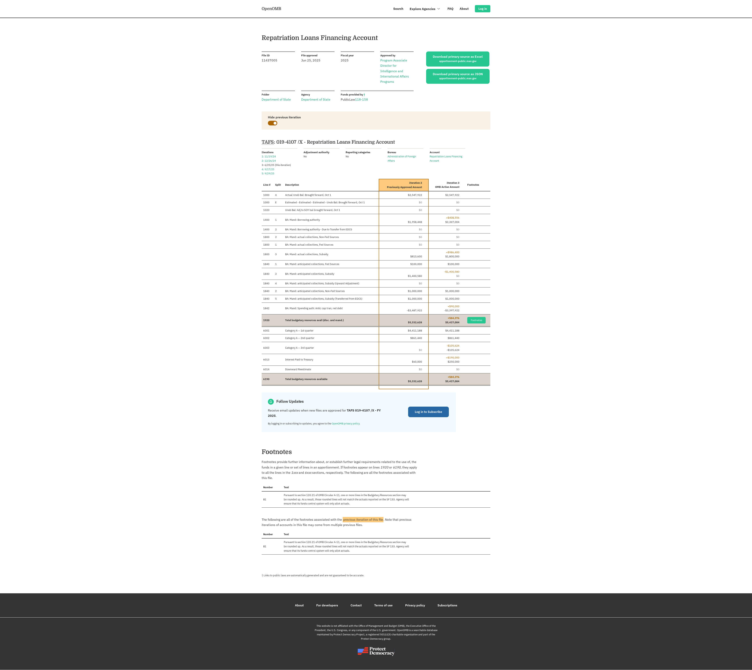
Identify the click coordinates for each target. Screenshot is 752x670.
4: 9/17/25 (268, 169)
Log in (482, 9)
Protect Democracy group (375, 638)
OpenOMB (271, 8)
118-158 (361, 99)
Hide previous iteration (284, 117)
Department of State (276, 99)
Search (398, 9)
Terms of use (383, 605)
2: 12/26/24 (269, 160)
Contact (356, 605)
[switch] (272, 123)
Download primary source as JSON (458, 76)
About (464, 9)
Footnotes (476, 320)
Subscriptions (447, 605)
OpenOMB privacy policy (345, 423)
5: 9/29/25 (268, 173)
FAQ (450, 9)
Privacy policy (415, 605)
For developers (327, 605)
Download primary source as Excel (458, 59)
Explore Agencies (423, 9)
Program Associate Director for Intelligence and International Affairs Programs (394, 71)
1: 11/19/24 (269, 156)
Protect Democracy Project (349, 634)
